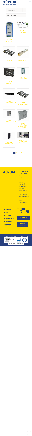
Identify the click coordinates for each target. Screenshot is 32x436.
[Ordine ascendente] (24, 10)
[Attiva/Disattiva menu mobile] (30, 2)
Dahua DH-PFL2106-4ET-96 (9, 144)
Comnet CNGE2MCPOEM (23, 103)
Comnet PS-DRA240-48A (9, 40)
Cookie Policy (20, 243)
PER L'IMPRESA (9, 219)
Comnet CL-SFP (22, 61)
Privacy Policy (12, 243)
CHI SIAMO (7, 209)
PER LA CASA (8, 222)
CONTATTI (7, 225)
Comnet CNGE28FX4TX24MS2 (11, 102)
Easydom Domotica (23, 31)
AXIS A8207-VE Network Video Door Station (23, 141)
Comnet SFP (9, 61)
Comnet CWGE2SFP (9, 82)
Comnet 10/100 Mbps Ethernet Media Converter (22, 126)
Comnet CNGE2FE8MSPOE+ (10, 121)
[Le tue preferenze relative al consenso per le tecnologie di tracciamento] (29, 433)
